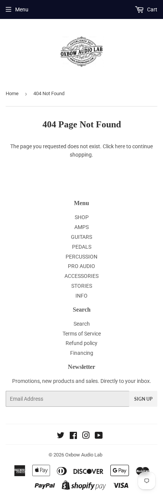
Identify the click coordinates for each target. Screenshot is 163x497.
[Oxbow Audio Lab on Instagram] (86, 436)
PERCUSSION (81, 257)
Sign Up (143, 399)
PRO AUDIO (81, 266)
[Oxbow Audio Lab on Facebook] (73, 436)
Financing (81, 353)
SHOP (82, 217)
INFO (81, 296)
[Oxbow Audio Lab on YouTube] (99, 436)
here (120, 146)
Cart (151, 9)
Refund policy (81, 343)
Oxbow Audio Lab (83, 455)
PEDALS (81, 247)
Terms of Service (82, 334)
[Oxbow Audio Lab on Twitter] (60, 436)
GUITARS (81, 237)
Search (82, 324)
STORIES (81, 286)
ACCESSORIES (81, 276)
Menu (21, 9)
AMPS (81, 227)
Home (12, 93)
